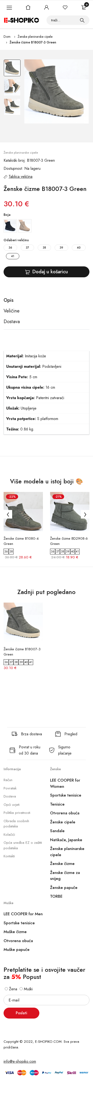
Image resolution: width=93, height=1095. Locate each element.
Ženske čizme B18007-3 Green (33, 42)
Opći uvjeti (12, 804)
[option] (12, 69)
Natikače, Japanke (66, 840)
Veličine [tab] (12, 311)
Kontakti (9, 856)
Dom (7, 36)
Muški (28, 989)
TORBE (56, 896)
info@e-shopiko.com (20, 1061)
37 (27, 247)
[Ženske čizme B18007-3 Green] (56, 91)
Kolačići (9, 834)
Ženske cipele (62, 822)
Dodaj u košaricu (50, 271)
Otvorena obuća (64, 813)
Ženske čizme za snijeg (65, 876)
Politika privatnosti (17, 812)
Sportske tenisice (65, 795)
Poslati (21, 1013)
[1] (82, 20)
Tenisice (57, 804)
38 (44, 247)
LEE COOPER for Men (23, 914)
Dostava (10, 796)
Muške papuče (17, 949)
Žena (12, 989)
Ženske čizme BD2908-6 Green (69, 541)
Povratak (10, 788)
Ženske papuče (64, 887)
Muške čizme (15, 932)
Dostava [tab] (12, 322)
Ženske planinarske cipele (35, 36)
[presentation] (8, 514)
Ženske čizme (62, 863)
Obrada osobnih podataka (16, 823)
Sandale (57, 831)
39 (61, 247)
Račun (8, 780)
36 (10, 247)
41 (12, 256)
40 (79, 247)
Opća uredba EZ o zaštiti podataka (23, 845)
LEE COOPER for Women (65, 783)
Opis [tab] (9, 300)
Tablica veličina (20, 176)
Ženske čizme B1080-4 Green (21, 541)
